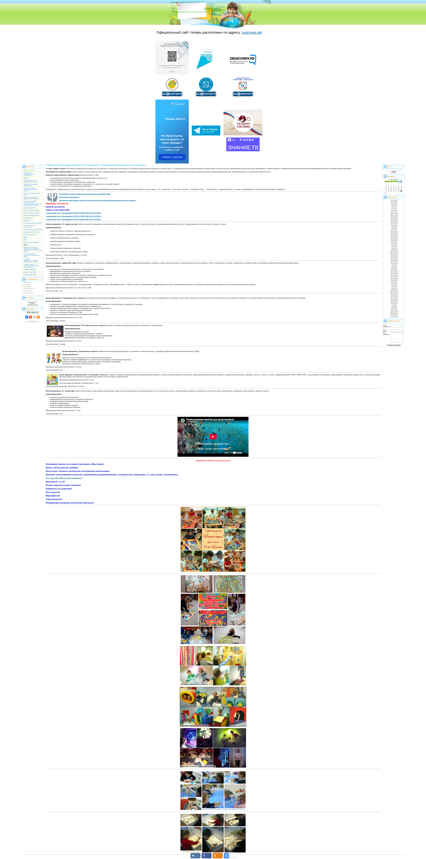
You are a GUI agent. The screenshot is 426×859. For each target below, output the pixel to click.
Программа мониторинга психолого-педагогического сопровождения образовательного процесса (97, 200)
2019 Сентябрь (394, 231)
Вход (199, 2)
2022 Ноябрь (394, 295)
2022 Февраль (394, 280)
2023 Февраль (394, 300)
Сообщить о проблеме (172, 157)
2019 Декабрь (394, 236)
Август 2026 (393, 179)
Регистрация (188, 2)
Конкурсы (26, 282)
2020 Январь (394, 238)
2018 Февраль (394, 201)
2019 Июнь (394, 228)
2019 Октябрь (394, 233)
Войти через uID (32, 312)
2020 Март (394, 241)
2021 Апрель (394, 263)
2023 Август (394, 310)
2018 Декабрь (394, 218)
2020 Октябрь (394, 253)
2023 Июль (394, 308)
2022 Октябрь (394, 293)
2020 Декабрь (394, 256)
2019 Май (394, 226)
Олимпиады (27, 290)
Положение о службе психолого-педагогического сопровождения (84, 194)
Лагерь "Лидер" (28, 293)
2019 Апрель (394, 225)
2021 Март (394, 261)
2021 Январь (394, 258)
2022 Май (394, 285)
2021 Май (394, 265)
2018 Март (394, 203)
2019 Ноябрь (394, 235)
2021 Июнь (394, 266)
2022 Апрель (394, 283)
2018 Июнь (394, 208)
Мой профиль (180, 2)
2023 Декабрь (394, 316)
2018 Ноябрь (394, 216)
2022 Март (394, 281)
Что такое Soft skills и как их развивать (64, 478)
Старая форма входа (32, 321)
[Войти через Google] (34, 317)
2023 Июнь (394, 306)
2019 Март (394, 223)
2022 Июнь (394, 286)
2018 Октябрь (394, 215)
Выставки (26, 284)
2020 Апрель (394, 243)
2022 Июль (394, 288)
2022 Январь (394, 278)
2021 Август (394, 270)
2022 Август (394, 290)
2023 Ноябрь (394, 315)
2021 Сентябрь (394, 271)
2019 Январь (394, 220)
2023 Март (394, 301)
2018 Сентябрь (394, 213)
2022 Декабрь (394, 296)
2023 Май (394, 305)
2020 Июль (394, 248)
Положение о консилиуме (69, 197)
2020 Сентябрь (394, 251)
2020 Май (394, 245)
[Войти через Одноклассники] (38, 317)
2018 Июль (394, 210)
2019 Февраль (394, 221)
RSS (202, 2)
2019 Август (394, 230)
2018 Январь (394, 200)
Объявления (27, 288)
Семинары (27, 286)
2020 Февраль (394, 240)
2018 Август (394, 211)
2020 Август (394, 250)
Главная (173, 2)
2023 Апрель (394, 303)
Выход (195, 2)
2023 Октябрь (394, 313)
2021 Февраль (394, 260)
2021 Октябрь (394, 273)
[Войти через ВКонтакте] (26, 317)
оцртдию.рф (252, 32)
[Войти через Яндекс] (30, 317)
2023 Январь (394, 298)
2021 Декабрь (394, 276)
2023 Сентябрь (394, 311)
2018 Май (394, 206)
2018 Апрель (394, 205)
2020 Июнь (394, 246)
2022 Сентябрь (394, 291)
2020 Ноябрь (394, 255)
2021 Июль (394, 268)
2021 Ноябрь (394, 275)
